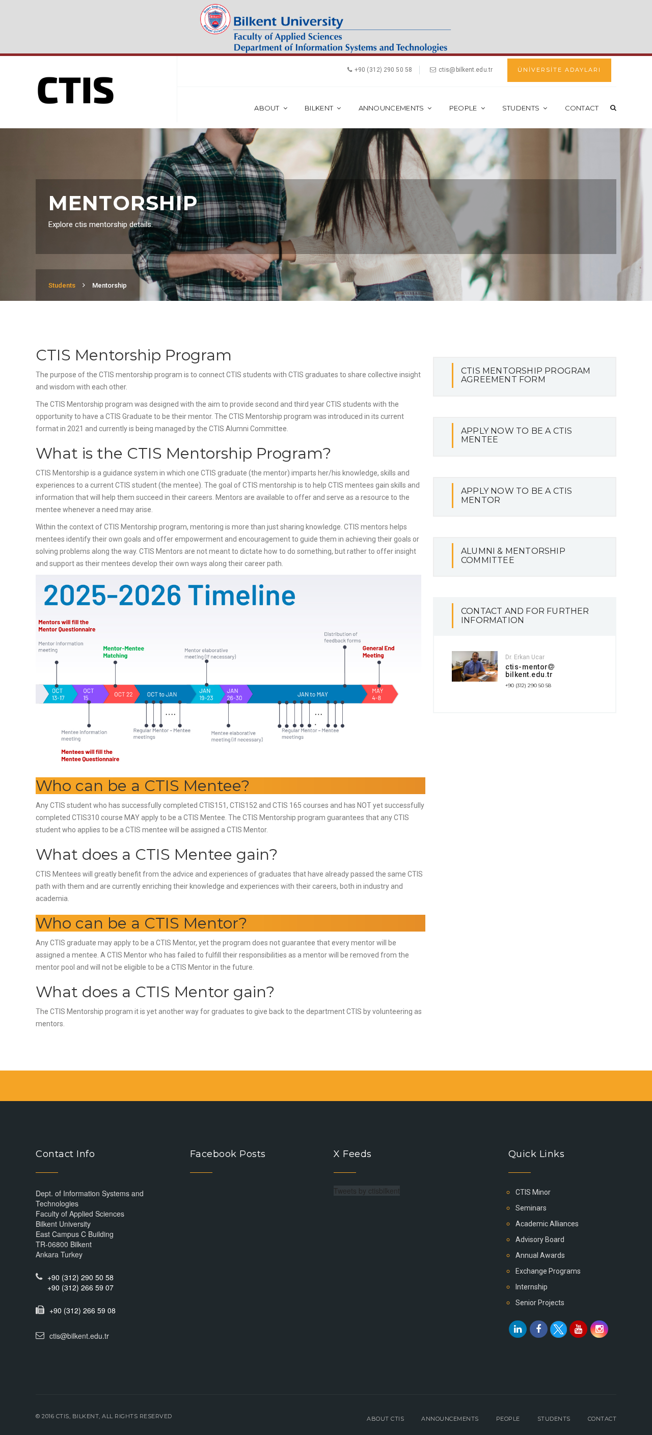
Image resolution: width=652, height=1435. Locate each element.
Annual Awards (540, 1255)
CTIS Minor (533, 1192)
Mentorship (109, 285)
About (267, 108)
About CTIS (385, 1418)
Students (520, 108)
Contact (582, 108)
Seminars (531, 1208)
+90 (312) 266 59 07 (80, 1287)
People (463, 108)
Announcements (391, 108)
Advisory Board (539, 1239)
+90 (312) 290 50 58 (528, 685)
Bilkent (319, 108)
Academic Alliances (547, 1224)
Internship (531, 1287)
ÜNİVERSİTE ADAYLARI (559, 69)
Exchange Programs (548, 1271)
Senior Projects (539, 1303)
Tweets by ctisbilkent (367, 1191)
